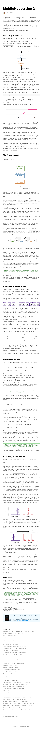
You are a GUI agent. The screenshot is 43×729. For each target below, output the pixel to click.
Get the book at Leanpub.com (23, 620)
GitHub (14, 610)
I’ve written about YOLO (18, 473)
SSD (33, 473)
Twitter (22, 726)
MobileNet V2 (6, 158)
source (10, 432)
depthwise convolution (8, 45)
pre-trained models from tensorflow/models (16, 270)
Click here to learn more (22, 603)
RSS (30, 726)
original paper (14, 150)
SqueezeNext (20, 594)
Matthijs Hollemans (10, 12)
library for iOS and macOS (28, 598)
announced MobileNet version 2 (25, 24)
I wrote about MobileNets (21, 17)
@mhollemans (18, 609)
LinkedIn (23, 609)
